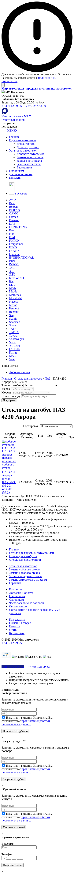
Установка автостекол (23, 150)
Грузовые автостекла (22, 140)
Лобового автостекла (30, 153)
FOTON (14, 240)
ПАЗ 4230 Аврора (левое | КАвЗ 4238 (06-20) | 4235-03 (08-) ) (9, 482)
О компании (17, 596)
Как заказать (17, 619)
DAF (12, 223)
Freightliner (16, 244)
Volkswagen (16, 339)
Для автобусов (26, 143)
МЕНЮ (11, 130)
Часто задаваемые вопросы (26, 603)
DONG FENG (18, 227)
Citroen (13, 216)
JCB (11, 271)
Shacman (14, 322)
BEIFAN (14, 210)
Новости (14, 626)
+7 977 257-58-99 (35, 105)
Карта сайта (16, 633)
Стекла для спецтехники (25, 559)
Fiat (11, 233)
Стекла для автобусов (23, 556)
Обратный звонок (13, 119)
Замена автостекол (29, 164)
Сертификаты (18, 606)
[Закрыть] (3, 85)
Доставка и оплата (21, 592)
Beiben (13, 206)
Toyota (13, 335)
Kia (11, 281)
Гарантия (15, 583)
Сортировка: (31, 426)
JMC (12, 274)
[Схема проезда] (3, 92)
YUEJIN (14, 345)
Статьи (13, 629)
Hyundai (14, 254)
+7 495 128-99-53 (12, 105)
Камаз (13, 352)
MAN (12, 288)
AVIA (13, 199)
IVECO (14, 264)
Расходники (24, 167)
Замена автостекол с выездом (28, 579)
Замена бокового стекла (24, 572)
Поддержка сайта (13, 646)
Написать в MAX (13, 666)
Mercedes (15, 294)
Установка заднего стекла (25, 576)
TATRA (14, 332)
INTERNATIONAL (21, 257)
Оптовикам (16, 170)
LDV (12, 284)
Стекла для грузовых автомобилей (31, 552)
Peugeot (14, 308)
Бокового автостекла (30, 157)
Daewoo (14, 220)
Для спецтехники (28, 147)
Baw (12, 203)
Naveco (13, 301)
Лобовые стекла (19, 372)
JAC (12, 267)
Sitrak (12, 325)
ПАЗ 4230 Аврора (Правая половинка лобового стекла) (9, 459)
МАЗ (12, 356)
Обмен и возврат (20, 623)
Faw (11, 230)
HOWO (14, 250)
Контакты (15, 589)
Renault (13, 311)
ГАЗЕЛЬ (14, 349)
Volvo (12, 342)
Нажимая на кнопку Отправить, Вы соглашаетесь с (27, 721)
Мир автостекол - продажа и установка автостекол (37, 88)
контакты (15, 177)
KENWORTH (18, 277)
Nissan (13, 305)
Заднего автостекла (29, 160)
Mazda (13, 291)
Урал (12, 359)
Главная (14, 137)
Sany (12, 315)
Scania (13, 318)
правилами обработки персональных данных (26, 722)
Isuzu (12, 261)
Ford (12, 237)
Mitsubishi (15, 298)
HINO (13, 247)
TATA (13, 328)
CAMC (13, 213)
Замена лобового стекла (24, 569)
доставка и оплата (20, 174)
